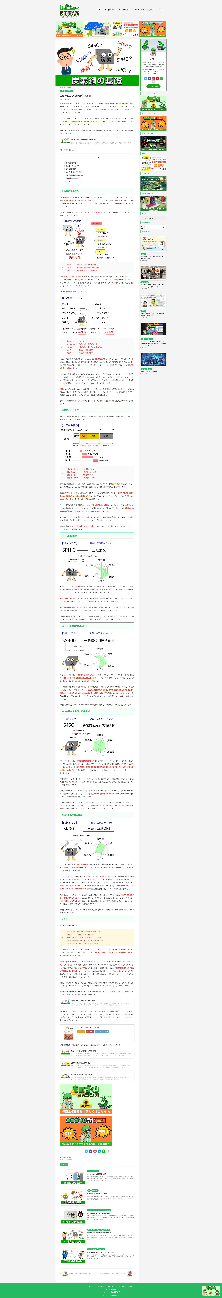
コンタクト (161, 10)
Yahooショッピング (102, 1032)
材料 (62, 1157)
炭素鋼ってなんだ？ (72, 166)
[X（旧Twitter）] (145, 78)
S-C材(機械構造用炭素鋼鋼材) (76, 175)
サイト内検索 (143, 227)
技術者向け (69, 1160)
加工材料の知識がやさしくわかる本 (88, 1027)
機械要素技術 (67, 1157)
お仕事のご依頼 (139, 10)
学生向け (64, 1160)
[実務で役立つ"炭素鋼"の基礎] (99, 1151)
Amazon (81, 1032)
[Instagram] (153, 78)
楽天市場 (90, 1032)
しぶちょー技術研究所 (111, 1292)
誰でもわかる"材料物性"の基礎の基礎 (99, 1233)
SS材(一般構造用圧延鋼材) (74, 172)
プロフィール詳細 (153, 86)
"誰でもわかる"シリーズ (125, 10)
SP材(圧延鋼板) (71, 169)
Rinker (82, 1029)
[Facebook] (149, 78)
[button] (217, 1284)
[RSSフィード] (161, 78)
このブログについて (109, 10)
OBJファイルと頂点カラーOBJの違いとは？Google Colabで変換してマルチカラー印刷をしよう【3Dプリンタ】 (153, 343)
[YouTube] (157, 78)
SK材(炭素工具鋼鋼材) (73, 178)
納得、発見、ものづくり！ (111, 1289)
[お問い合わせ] (153, 82)
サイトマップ (150, 10)
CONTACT (130, 1286)
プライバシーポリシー (120, 1286)
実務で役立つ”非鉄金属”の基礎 (97, 1194)
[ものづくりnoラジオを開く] (211, 1291)
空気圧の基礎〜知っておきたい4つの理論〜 (100, 1252)
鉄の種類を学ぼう (72, 163)
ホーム (98, 10)
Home (90, 1286)
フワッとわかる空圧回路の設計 (97, 1174)
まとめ (68, 181)
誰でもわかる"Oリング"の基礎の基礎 (99, 1213)
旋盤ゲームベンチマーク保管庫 (148, 371)
